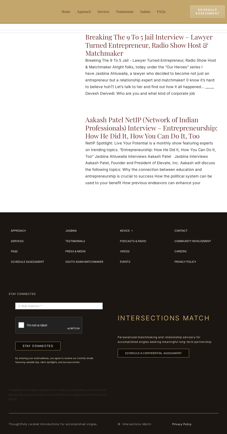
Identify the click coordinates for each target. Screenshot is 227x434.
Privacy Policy (182, 424)
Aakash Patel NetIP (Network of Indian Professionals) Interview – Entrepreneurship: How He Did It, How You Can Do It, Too (151, 127)
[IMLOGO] (23, 6)
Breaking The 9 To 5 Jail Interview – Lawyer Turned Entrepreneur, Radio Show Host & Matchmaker (148, 44)
